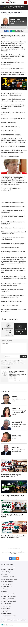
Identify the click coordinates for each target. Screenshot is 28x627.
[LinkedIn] (11, 31)
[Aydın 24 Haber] (8, 2)
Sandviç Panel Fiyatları (8, 569)
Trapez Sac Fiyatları (7, 572)
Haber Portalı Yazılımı (8, 624)
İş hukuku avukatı (7, 603)
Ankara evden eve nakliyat (9, 594)
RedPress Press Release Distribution (10, 620)
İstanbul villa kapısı (7, 586)
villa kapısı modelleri (8, 581)
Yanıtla (11, 380)
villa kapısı (5, 589)
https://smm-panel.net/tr (9, 567)
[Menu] (25, 2)
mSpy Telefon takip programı (10, 579)
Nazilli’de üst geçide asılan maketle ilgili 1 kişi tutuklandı (16, 7)
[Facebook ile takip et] (10, 558)
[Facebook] (5, 31)
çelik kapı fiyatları (7, 584)
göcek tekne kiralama (8, 564)
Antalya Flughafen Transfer (9, 616)
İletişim (14, 552)
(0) (19, 380)
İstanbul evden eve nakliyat (9, 596)
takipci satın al (6, 608)
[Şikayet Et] (25, 380)
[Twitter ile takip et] (14, 558)
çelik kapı (5, 591)
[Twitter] (8, 31)
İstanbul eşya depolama (8, 598)
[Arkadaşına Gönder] (16, 31)
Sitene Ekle (13, 553)
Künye (9, 552)
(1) (15, 380)
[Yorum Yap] (22, 31)
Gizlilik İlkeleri (21, 552)
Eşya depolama (6, 611)
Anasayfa (4, 552)
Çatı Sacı (5, 574)
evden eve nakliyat (7, 613)
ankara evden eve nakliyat (9, 576)
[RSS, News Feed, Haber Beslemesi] (17, 558)
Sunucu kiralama (7, 606)
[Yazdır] (19, 31)
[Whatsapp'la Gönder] (13, 31)
